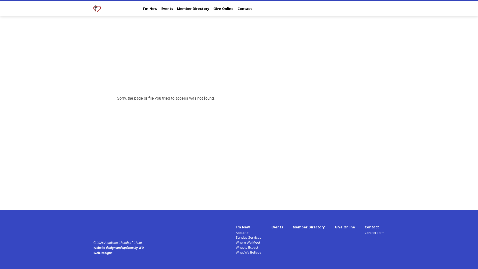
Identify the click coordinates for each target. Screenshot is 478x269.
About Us (242, 232)
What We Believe (248, 252)
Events (167, 8)
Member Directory (193, 8)
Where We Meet (248, 242)
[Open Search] (367, 9)
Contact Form (374, 232)
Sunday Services (248, 237)
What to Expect (247, 247)
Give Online (223, 8)
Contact (245, 8)
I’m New (150, 8)
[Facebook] (377, 8)
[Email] (382, 8)
